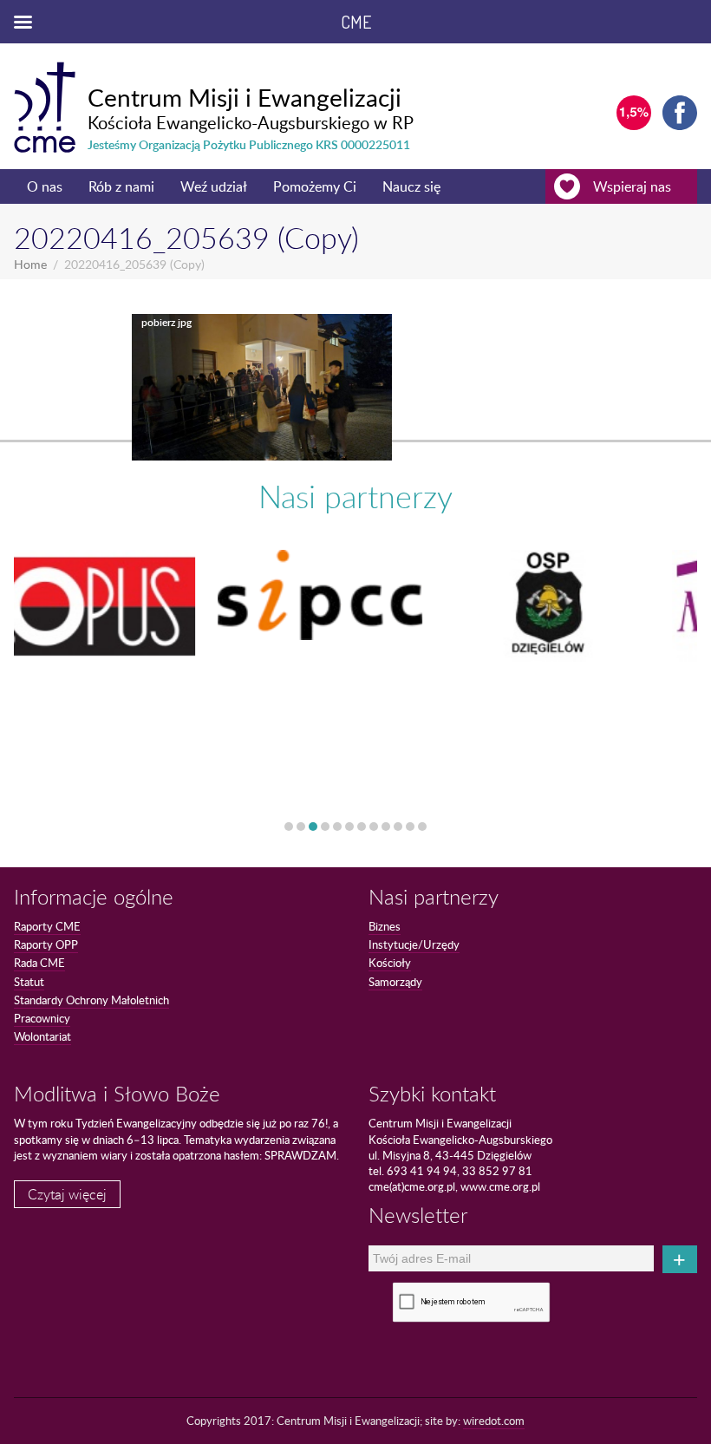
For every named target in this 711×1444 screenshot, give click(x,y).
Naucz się (411, 186)
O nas (44, 186)
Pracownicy (42, 1018)
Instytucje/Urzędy (414, 944)
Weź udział (213, 186)
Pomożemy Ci (314, 186)
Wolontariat (42, 1036)
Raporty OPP (46, 944)
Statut (29, 982)
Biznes (385, 926)
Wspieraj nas (632, 186)
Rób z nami (121, 186)
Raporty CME (47, 926)
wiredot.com (494, 1420)
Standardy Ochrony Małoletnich (91, 1000)
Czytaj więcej (67, 1194)
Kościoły (390, 962)
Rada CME (39, 962)
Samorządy (395, 982)
